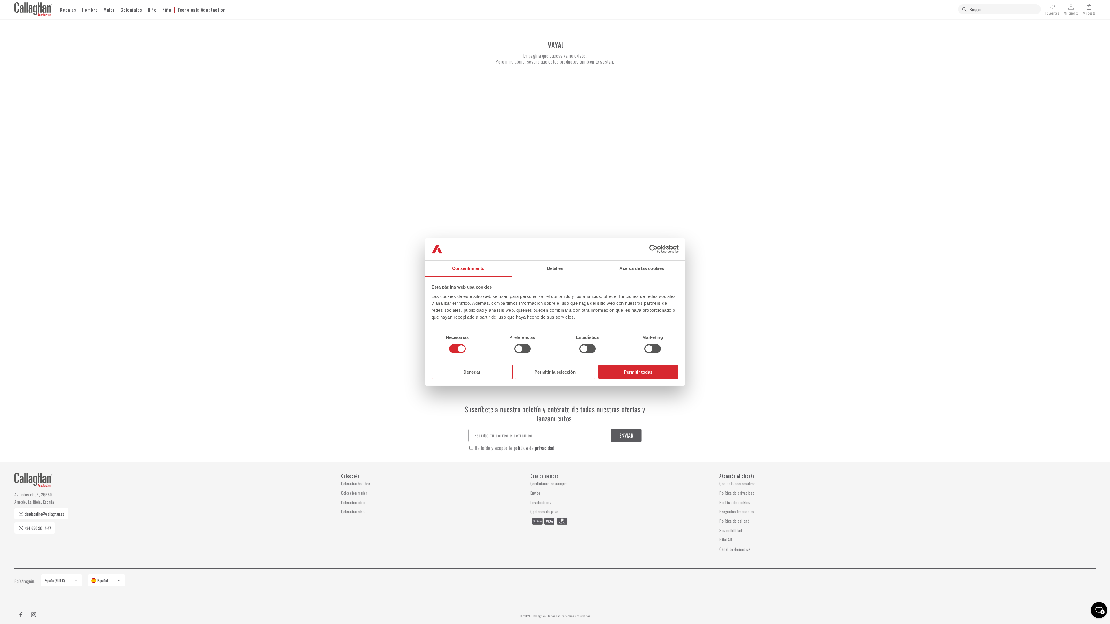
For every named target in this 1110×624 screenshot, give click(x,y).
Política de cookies (734, 502)
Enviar (626, 435)
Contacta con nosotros (737, 483)
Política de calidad (734, 521)
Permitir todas (638, 371)
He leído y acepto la (514, 447)
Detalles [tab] (555, 268)
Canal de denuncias (734, 549)
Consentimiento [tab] (468, 268)
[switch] (522, 348)
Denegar (471, 371)
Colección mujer (354, 493)
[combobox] (999, 9)
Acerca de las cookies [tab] (641, 268)
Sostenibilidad (730, 530)
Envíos (535, 493)
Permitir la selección (555, 371)
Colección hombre (355, 483)
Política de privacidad (736, 493)
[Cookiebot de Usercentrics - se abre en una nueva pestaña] (653, 249)
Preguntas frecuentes (736, 511)
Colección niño (353, 502)
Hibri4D (725, 539)
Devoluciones (540, 502)
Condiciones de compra (549, 483)
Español (102, 580)
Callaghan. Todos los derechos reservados (561, 616)
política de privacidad (534, 447)
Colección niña (353, 511)
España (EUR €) (55, 580)
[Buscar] (964, 9)
